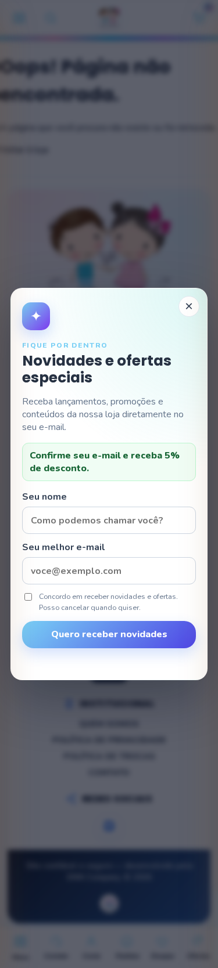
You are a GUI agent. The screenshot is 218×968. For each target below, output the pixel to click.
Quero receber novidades (109, 634)
